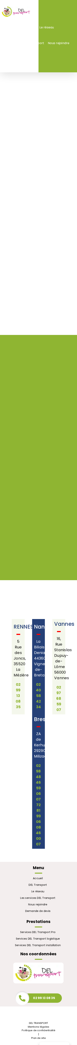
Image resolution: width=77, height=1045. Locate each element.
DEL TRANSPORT (38, 1023)
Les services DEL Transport (37, 898)
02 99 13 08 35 (44, 998)
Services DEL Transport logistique (38, 939)
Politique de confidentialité (38, 1030)
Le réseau (37, 891)
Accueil (38, 878)
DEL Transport (38, 885)
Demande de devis (38, 911)
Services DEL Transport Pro (38, 932)
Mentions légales (38, 1027)
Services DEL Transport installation (38, 945)
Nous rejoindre (37, 904)
